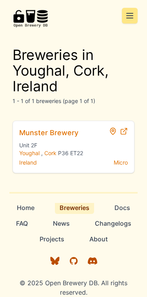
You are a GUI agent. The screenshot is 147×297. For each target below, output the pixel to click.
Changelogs (113, 223)
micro (121, 162)
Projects (52, 239)
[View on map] (113, 131)
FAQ (22, 223)
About (98, 239)
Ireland (28, 162)
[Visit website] (124, 131)
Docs (122, 208)
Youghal (29, 153)
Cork (50, 153)
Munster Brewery (48, 133)
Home (25, 208)
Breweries (74, 208)
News (61, 223)
